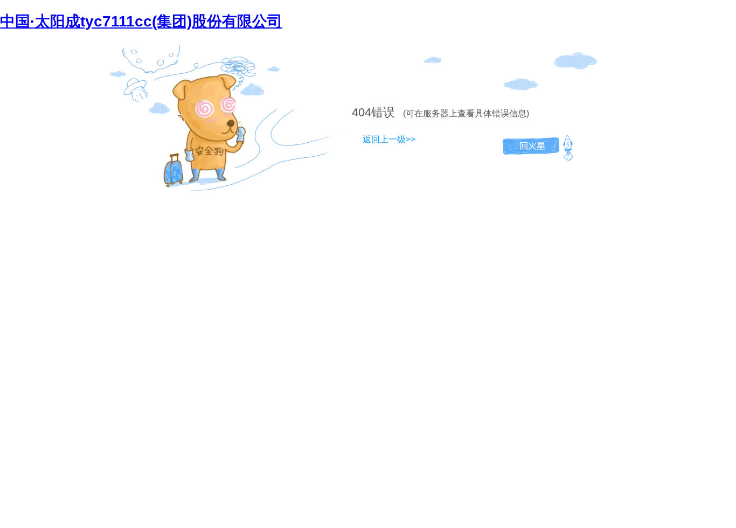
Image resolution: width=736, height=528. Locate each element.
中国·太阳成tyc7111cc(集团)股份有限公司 (141, 21)
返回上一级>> (389, 139)
